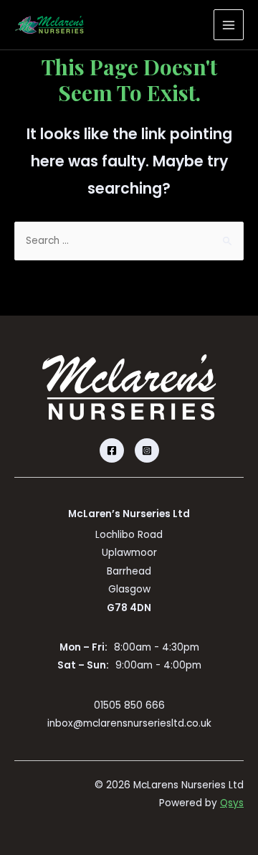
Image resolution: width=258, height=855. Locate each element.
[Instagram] (147, 450)
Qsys (232, 803)
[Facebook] (112, 450)
